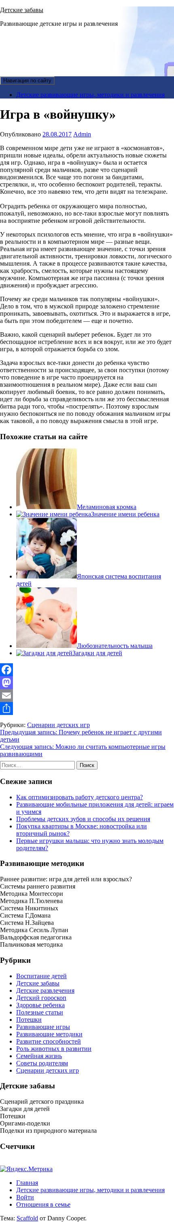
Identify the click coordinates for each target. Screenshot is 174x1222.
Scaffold (27, 1218)
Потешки (29, 1019)
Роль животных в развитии (53, 1048)
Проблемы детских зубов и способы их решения (83, 818)
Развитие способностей (48, 1041)
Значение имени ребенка (125, 514)
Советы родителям (42, 1063)
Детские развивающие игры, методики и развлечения (90, 94)
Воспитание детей (41, 976)
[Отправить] (87, 708)
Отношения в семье (43, 1204)
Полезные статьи (39, 1012)
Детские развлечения (45, 990)
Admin (82, 134)
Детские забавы (21, 9)
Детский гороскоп (41, 997)
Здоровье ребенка (40, 1005)
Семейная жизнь (39, 1055)
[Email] (87, 695)
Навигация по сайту (27, 81)
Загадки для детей (97, 653)
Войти (25, 1197)
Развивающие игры (43, 1026)
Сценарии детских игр (58, 724)
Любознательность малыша (115, 645)
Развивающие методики (49, 1034)
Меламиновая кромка (106, 506)
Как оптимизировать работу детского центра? (79, 797)
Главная (27, 1182)
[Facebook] (87, 669)
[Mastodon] (87, 682)
